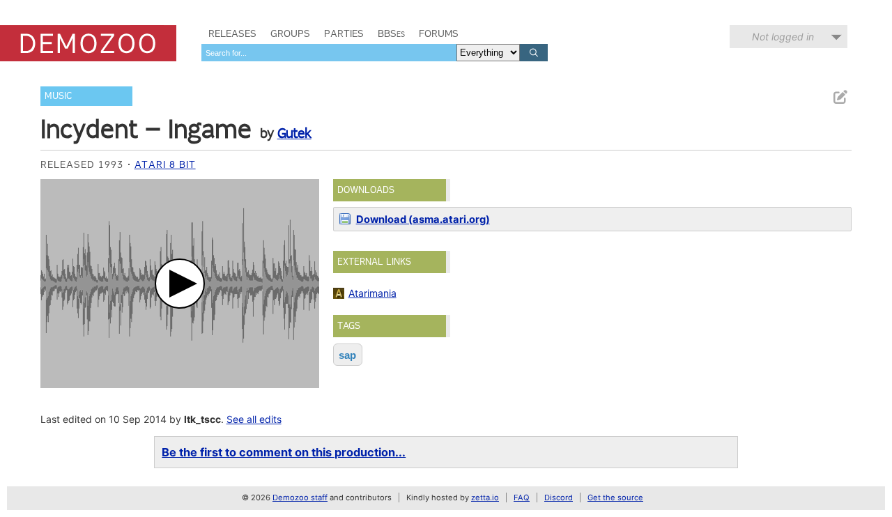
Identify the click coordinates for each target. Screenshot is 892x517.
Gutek (294, 133)
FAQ (522, 497)
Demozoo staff (300, 497)
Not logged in (783, 37)
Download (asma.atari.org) (423, 219)
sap (347, 355)
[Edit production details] (840, 97)
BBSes (391, 33)
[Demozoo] (88, 43)
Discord (558, 497)
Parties (344, 33)
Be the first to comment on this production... (284, 452)
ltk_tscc (202, 419)
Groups (290, 33)
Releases (232, 33)
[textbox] (328, 52)
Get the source (615, 497)
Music (58, 96)
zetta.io (485, 497)
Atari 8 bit (165, 164)
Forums (439, 33)
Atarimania (372, 293)
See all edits (254, 419)
